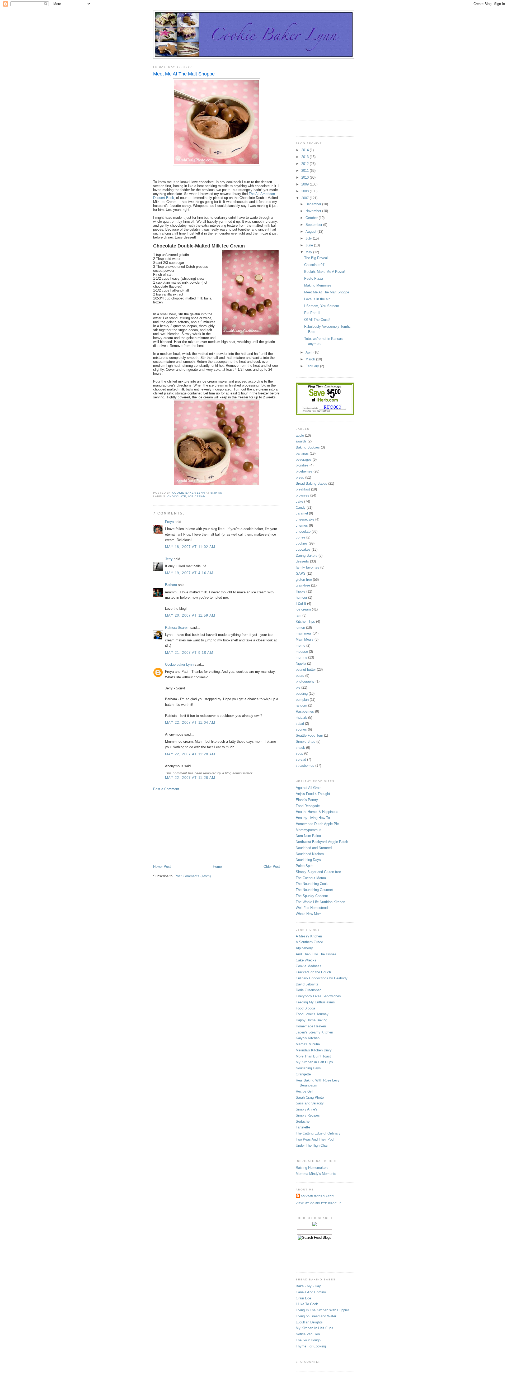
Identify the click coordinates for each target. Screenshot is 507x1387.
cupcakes (303, 549)
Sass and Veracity (310, 1103)
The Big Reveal (316, 258)
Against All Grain (308, 788)
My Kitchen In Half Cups (314, 1328)
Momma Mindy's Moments (316, 1174)
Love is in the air (317, 299)
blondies (302, 465)
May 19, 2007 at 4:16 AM (189, 573)
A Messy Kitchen (309, 936)
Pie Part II (312, 313)
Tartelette (303, 1127)
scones (301, 729)
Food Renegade (308, 806)
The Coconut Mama (311, 878)
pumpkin (302, 700)
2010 (305, 177)
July (309, 238)
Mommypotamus (308, 830)
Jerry (169, 559)
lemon (300, 628)
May (309, 252)
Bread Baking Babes (311, 483)
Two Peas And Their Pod (315, 1139)
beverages (304, 459)
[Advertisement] (192, 827)
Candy (301, 507)
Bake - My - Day (308, 1286)
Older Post (272, 867)
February (313, 366)
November (314, 211)
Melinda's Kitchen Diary (314, 1050)
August (311, 231)
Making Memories (317, 285)
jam (298, 615)
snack (300, 748)
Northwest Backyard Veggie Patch (322, 842)
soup (299, 753)
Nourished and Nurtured (314, 848)
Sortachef (303, 1121)
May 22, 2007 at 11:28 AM (190, 754)
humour (301, 597)
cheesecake (305, 519)
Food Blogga (305, 1008)
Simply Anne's (306, 1109)
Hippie (300, 591)
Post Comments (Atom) (193, 876)
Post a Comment (166, 789)
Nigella (301, 663)
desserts (302, 561)
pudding (302, 693)
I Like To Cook (307, 1304)
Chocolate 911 (315, 265)
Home (217, 867)
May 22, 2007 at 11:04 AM (190, 723)
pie (298, 687)
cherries (302, 525)
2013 (305, 157)
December (314, 204)
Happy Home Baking (311, 1020)
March (311, 359)
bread (300, 477)
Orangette (303, 1074)
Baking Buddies (308, 447)
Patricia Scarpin (177, 628)
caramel (302, 513)
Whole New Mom (309, 914)
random (301, 705)
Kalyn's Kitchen (308, 1038)
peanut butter (306, 669)
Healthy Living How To (313, 818)
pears (300, 676)
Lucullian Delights (309, 1322)
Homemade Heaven (311, 1026)
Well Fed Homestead (312, 908)
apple (300, 435)
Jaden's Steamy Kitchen (314, 1032)
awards (301, 441)
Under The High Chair (312, 1145)
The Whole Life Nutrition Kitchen (320, 902)
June (310, 245)
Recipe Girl (304, 1091)
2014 (305, 150)
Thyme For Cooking (311, 1346)
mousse (302, 652)
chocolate (176, 496)
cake (299, 501)
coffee (300, 537)
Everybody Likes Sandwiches (318, 996)
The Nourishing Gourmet (314, 890)
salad (300, 724)
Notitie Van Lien (308, 1334)
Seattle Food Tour (309, 735)
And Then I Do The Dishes (316, 954)
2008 (305, 191)
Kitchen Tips (305, 621)
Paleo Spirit (304, 866)
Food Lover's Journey (312, 1014)
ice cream (196, 496)
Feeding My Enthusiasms (315, 1002)
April (309, 352)
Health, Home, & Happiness (317, 812)
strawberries (305, 766)
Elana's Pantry (307, 800)
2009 (305, 184)
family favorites (307, 567)
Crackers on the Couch (313, 972)
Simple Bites (305, 741)
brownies (302, 495)
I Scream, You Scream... (323, 306)
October (312, 218)
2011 (305, 171)
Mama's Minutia (308, 1044)
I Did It (301, 604)
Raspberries (305, 711)
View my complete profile (319, 1203)
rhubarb (301, 717)
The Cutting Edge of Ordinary (318, 1133)
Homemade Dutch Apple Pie (317, 824)
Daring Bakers (306, 555)
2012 (305, 164)
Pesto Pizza (313, 278)
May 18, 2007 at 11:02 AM (190, 547)
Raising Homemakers (312, 1168)
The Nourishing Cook (312, 884)
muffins (301, 657)
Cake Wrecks (306, 960)
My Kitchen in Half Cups (314, 1062)
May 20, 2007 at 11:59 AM (190, 615)
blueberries (304, 471)
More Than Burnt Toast (313, 1056)
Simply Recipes (308, 1115)
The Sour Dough (308, 1340)
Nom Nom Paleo (308, 836)
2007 (305, 198)
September (314, 225)
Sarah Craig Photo (310, 1097)
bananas (302, 453)
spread (301, 759)
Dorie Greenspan (308, 990)
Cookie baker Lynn (179, 664)
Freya (169, 522)
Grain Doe (303, 1298)
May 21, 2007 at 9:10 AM (189, 653)
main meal (304, 633)
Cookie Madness (308, 966)
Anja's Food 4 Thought (313, 794)
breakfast (303, 489)
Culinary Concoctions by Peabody (322, 978)
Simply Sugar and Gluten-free (318, 872)
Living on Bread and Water (316, 1316)
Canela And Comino (311, 1292)
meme (300, 645)
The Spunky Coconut (312, 896)
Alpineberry (304, 948)
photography (305, 681)
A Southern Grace (309, 942)
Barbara (171, 585)
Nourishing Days (308, 860)
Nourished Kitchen (310, 854)
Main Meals (304, 639)
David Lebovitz (307, 984)
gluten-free (304, 580)
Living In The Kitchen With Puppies (323, 1310)
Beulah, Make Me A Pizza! (324, 272)
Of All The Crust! (317, 320)
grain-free (303, 585)
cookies (302, 543)
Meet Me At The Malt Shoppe (326, 292)
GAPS (301, 573)
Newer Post (162, 867)
